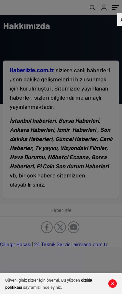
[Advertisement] (60, 146)
